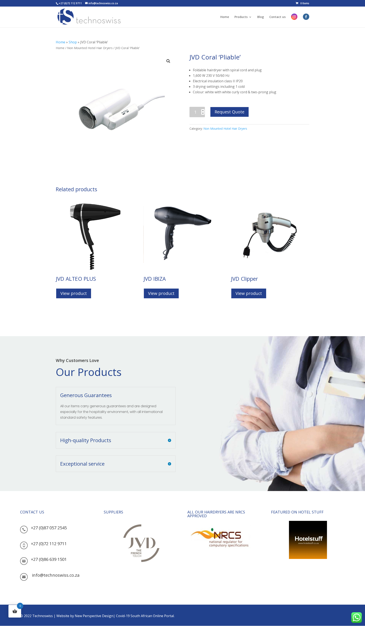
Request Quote (229, 112)
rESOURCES (113, 574)
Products (241, 17)
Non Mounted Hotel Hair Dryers (90, 48)
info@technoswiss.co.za (55, 575)
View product (73, 293)
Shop (73, 42)
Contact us (277, 17)
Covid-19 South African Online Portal (145, 616)
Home (224, 17)
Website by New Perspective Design (84, 616)
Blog (260, 17)
